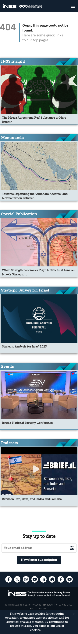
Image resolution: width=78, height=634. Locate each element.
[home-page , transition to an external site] (52, 579)
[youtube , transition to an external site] (34, 579)
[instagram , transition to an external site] (26, 579)
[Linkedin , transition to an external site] (43, 579)
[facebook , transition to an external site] (8, 579)
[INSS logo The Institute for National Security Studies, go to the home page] (39, 595)
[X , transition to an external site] (17, 579)
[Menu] (69, 6)
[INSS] (9, 6)
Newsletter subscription (39, 560)
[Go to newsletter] (72, 548)
